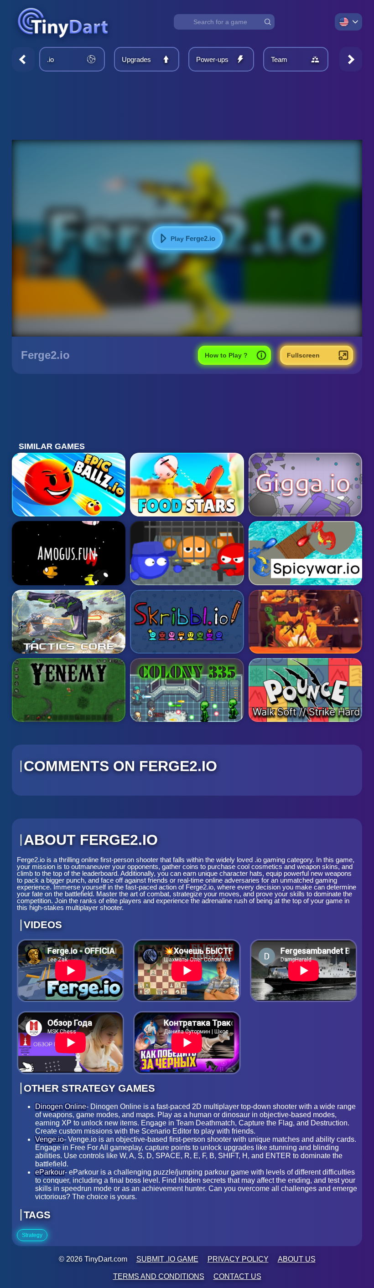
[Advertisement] (187, 105)
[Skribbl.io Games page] (187, 622)
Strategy (32, 1235)
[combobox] (224, 22)
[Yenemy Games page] (68, 690)
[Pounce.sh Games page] (305, 690)
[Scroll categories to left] (23, 59)
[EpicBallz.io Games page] (68, 484)
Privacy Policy (238, 1259)
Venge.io (49, 1139)
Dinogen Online (60, 1106)
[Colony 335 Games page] (187, 690)
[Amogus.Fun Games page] (68, 553)
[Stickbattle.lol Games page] (305, 622)
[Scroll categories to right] (350, 59)
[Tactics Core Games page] (68, 622)
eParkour (50, 1172)
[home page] (63, 42)
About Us (297, 1259)
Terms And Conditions (158, 1276)
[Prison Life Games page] (187, 553)
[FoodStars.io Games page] (187, 484)
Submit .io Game (167, 1259)
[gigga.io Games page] (305, 484)
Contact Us (237, 1276)
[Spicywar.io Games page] (305, 553)
